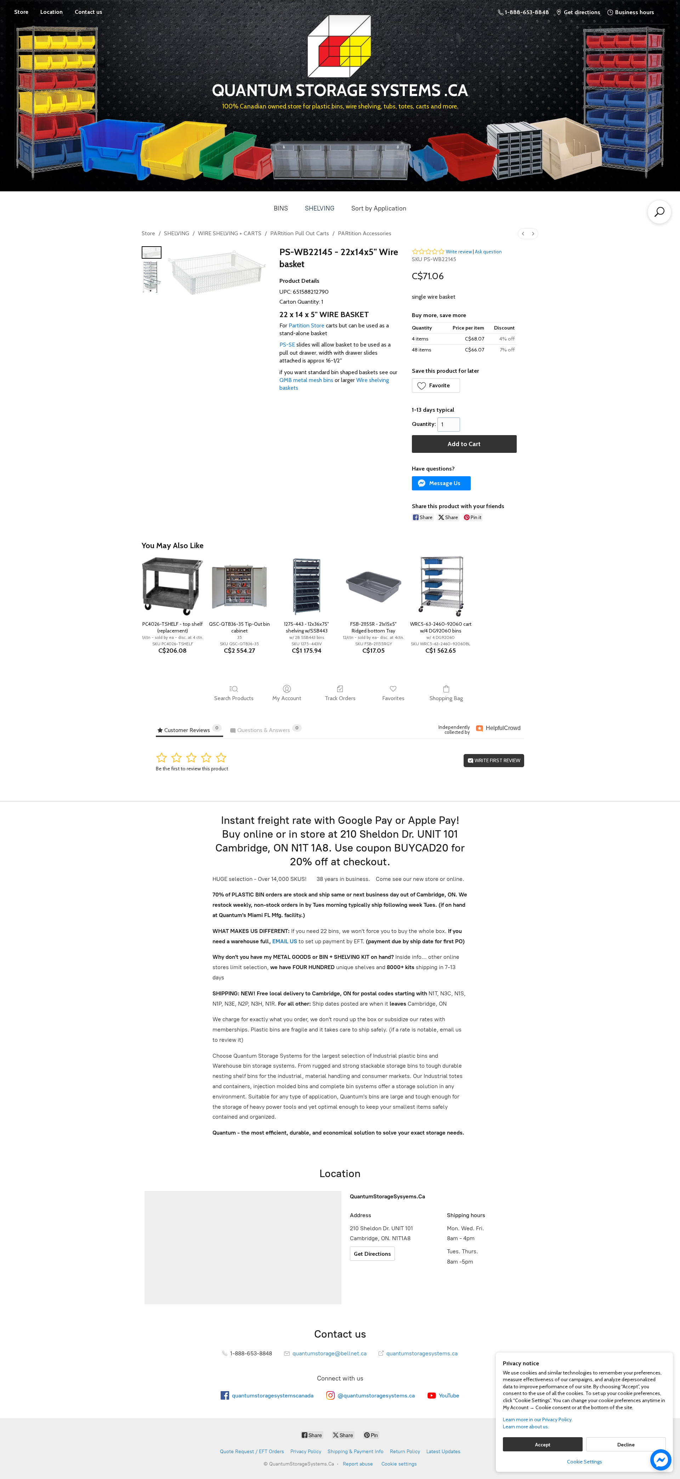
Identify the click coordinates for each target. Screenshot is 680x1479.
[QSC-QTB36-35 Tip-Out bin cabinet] (239, 586)
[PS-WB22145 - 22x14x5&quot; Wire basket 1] (152, 277)
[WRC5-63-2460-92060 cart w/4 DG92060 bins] (440, 586)
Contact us (88, 12)
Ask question (488, 251)
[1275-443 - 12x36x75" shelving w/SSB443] (306, 586)
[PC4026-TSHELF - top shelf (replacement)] (172, 586)
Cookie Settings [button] (584, 1461)
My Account (286, 698)
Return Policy (405, 1452)
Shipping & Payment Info (356, 1452)
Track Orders (340, 698)
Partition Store (306, 325)
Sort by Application (378, 208)
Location (51, 12)
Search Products (234, 698)
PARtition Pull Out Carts (299, 233)
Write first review (497, 760)
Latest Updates (443, 1452)
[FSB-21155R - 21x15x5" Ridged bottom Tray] (373, 586)
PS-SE (287, 344)
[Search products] (659, 212)
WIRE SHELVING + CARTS (229, 233)
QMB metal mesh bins (306, 380)
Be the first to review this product (192, 768)
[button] (436, 385)
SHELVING (319, 208)
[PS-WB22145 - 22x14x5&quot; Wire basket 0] (152, 252)
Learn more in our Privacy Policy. (538, 1419)
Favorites (393, 698)
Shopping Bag (446, 698)
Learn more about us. (526, 1426)
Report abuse (358, 1464)
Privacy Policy (305, 1452)
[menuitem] (523, 234)
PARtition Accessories (364, 233)
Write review (459, 251)
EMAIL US (284, 941)
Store (21, 12)
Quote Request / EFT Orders (252, 1452)
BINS (281, 208)
